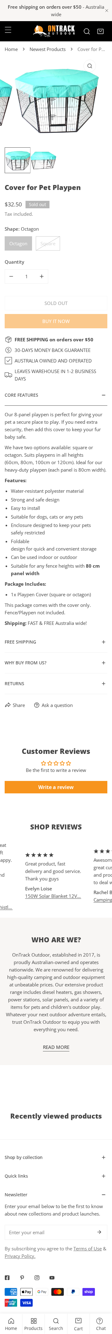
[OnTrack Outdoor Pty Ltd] (54, 31)
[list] (56, 100)
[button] (100, 31)
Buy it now (56, 321)
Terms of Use (87, 1248)
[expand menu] (8, 30)
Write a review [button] (56, 787)
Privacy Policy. (20, 1256)
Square (47, 243)
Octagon (18, 243)
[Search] (87, 31)
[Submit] (99, 1232)
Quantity (14, 262)
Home (11, 49)
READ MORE (56, 1047)
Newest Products (48, 49)
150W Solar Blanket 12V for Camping (48, 895)
